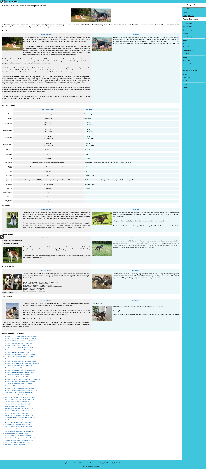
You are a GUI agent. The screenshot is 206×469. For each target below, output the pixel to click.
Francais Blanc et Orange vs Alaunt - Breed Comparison (21, 438)
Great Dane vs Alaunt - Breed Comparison (17, 420)
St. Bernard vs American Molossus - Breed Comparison (20, 388)
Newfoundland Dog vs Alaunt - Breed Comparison (19, 392)
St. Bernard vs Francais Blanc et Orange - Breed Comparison (22, 379)
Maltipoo (185, 87)
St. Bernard (44, 34)
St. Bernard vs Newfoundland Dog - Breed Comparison (20, 338)
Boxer (184, 67)
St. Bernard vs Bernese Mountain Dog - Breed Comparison (21, 336)
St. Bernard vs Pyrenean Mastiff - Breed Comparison (20, 350)
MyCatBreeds (116, 463)
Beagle (185, 74)
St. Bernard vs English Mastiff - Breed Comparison (19, 368)
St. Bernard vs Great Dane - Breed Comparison (18, 365)
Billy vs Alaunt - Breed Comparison (15, 444)
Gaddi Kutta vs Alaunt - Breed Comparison (17, 442)
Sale (49, 34)
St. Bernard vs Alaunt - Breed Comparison (17, 345)
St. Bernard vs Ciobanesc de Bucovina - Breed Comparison (22, 363)
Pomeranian (186, 33)
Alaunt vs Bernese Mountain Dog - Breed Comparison (20, 397)
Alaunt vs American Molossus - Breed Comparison (19, 429)
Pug (184, 43)
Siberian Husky (187, 23)
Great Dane (186, 81)
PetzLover (93, 463)
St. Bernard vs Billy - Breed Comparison (16, 386)
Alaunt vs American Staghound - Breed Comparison (19, 431)
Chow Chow (186, 77)
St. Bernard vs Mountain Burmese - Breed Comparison (20, 381)
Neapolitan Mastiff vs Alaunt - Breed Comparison (19, 424)
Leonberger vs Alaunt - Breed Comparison (17, 395)
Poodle (185, 84)
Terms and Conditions (80, 463)
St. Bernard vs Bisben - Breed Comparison (17, 352)
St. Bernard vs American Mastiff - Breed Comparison (19, 372)
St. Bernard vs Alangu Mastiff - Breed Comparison (19, 347)
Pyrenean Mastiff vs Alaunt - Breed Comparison (18, 404)
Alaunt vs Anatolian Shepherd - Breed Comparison (19, 399)
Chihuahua (186, 57)
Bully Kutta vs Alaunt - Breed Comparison (16, 433)
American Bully (187, 64)
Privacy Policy (66, 463)
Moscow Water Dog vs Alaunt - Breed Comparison (19, 415)
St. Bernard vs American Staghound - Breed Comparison (21, 390)
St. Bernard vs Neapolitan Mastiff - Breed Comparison (20, 370)
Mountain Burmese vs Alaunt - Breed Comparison (19, 440)
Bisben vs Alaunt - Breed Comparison (15, 406)
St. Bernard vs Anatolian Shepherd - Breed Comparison (20, 340)
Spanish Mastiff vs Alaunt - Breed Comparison (18, 410)
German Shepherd (188, 47)
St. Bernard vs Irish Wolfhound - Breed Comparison (19, 377)
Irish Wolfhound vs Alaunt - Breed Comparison (18, 435)
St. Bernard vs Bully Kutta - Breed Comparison (18, 374)
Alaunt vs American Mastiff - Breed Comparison (18, 426)
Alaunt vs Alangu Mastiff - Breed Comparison (17, 401)
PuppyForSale (104, 463)
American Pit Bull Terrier (190, 70)
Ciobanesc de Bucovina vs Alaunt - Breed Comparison (20, 417)
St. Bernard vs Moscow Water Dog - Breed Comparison (20, 361)
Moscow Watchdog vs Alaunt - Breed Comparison (19, 408)
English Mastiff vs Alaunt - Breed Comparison (18, 422)
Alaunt (134, 34)
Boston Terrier (187, 60)
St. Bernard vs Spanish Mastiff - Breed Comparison (19, 356)
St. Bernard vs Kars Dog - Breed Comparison (17, 359)
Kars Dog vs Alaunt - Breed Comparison (16, 413)
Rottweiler (186, 53)
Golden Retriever (188, 50)
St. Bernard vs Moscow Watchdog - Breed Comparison (20, 354)
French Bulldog (187, 37)
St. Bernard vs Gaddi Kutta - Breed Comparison (18, 383)
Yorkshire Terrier (187, 26)
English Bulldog (187, 30)
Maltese (185, 40)
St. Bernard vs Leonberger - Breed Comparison (18, 343)
